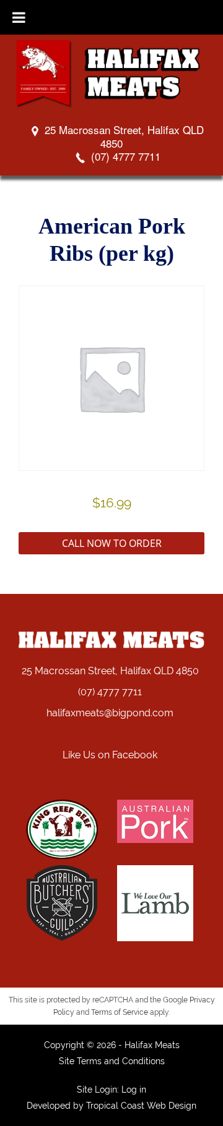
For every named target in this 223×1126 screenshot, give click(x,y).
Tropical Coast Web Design (141, 1106)
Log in (133, 1089)
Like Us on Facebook (110, 755)
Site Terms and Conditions (112, 1061)
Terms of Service (119, 1012)
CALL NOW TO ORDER (112, 543)
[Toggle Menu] (19, 17)
